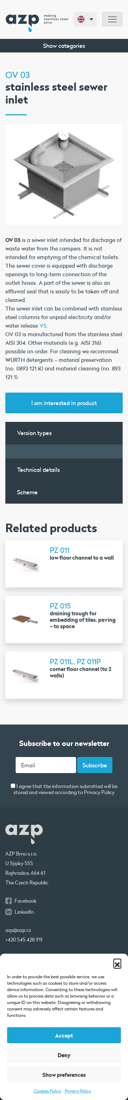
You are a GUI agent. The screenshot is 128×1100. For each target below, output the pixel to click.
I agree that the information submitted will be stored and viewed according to (65, 789)
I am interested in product (64, 403)
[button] (117, 962)
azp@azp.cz (18, 930)
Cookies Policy (47, 1091)
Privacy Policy (78, 1091)
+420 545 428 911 (23, 940)
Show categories (64, 45)
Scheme (27, 492)
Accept (64, 1035)
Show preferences (64, 1074)
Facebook (26, 901)
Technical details (38, 469)
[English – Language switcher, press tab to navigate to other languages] (85, 19)
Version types (34, 433)
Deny (64, 1055)
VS (43, 325)
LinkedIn (24, 912)
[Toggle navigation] (112, 19)
